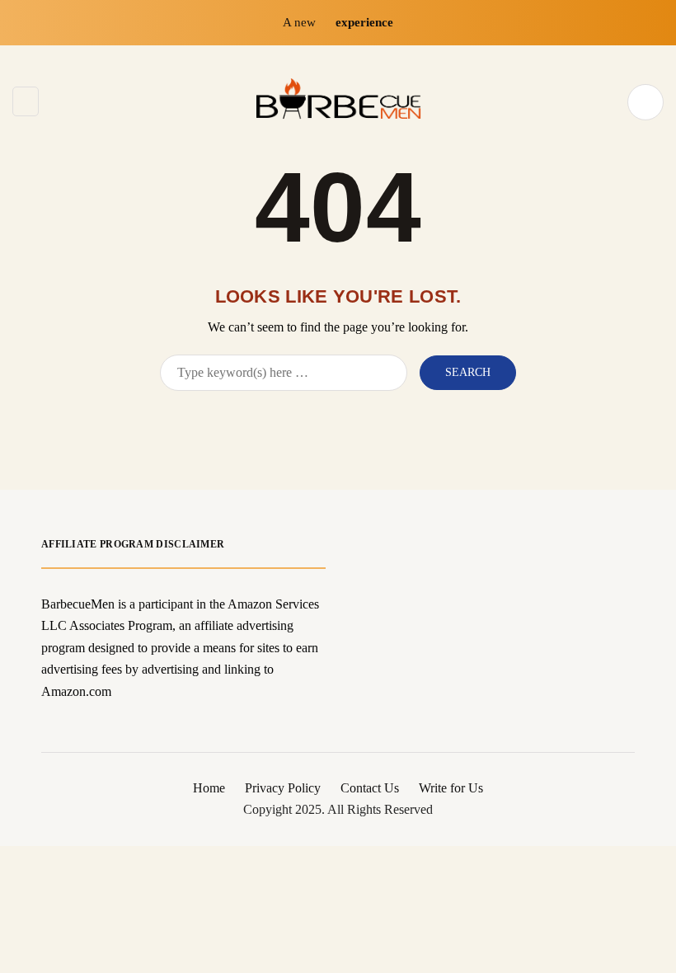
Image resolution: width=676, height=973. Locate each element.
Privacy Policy (283, 788)
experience (364, 22)
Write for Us (451, 788)
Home (209, 788)
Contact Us (369, 788)
